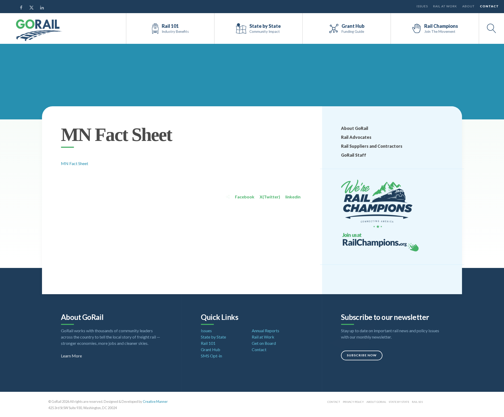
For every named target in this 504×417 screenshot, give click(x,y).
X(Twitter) (270, 196)
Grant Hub (210, 349)
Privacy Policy (353, 401)
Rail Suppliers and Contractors (371, 146)
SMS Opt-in (211, 355)
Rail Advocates (356, 137)
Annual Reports (265, 330)
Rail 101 (208, 343)
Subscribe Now (362, 355)
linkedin (293, 196)
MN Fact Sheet (74, 163)
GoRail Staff (353, 154)
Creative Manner (155, 401)
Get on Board (264, 343)
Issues (422, 6)
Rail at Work (445, 6)
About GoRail (354, 128)
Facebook (244, 196)
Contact (489, 6)
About (468, 6)
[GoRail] (39, 30)
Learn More (71, 355)
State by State (213, 336)
